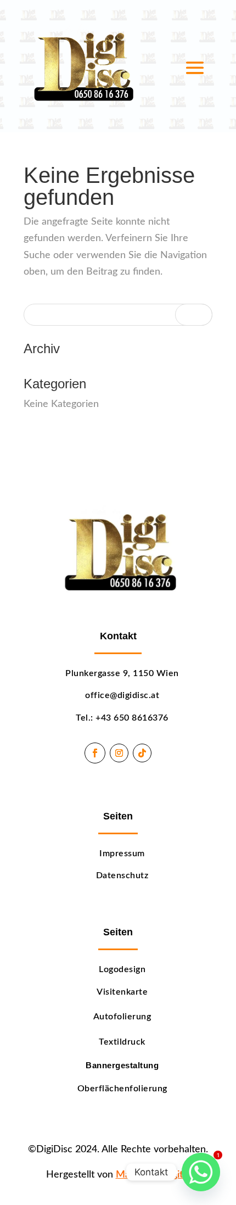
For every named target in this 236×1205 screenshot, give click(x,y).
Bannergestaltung (122, 1065)
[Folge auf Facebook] (95, 753)
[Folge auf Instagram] (119, 753)
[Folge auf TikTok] (142, 753)
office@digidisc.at (122, 695)
